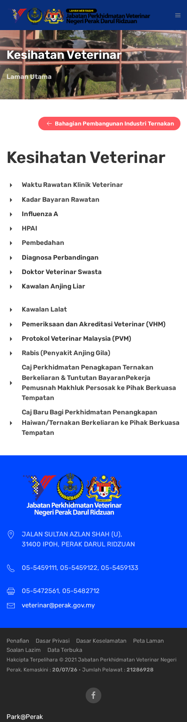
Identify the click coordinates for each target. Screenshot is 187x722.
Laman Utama (29, 77)
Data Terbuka (64, 650)
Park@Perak (25, 717)
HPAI (29, 228)
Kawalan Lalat (44, 309)
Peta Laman (148, 640)
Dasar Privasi (53, 640)
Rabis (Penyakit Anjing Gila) (66, 353)
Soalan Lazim (24, 650)
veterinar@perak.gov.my (58, 605)
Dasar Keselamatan (101, 640)
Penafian (18, 640)
